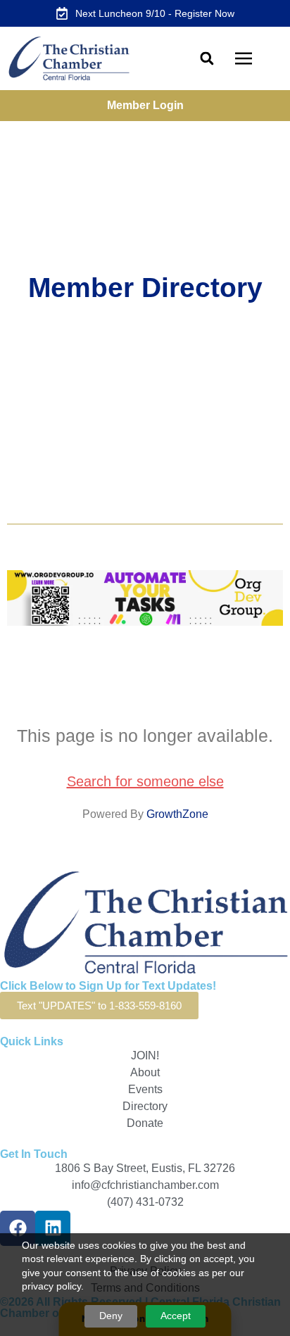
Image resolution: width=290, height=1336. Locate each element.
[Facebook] (17, 1228)
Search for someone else (145, 781)
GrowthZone (177, 814)
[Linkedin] (52, 1228)
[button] (206, 58)
